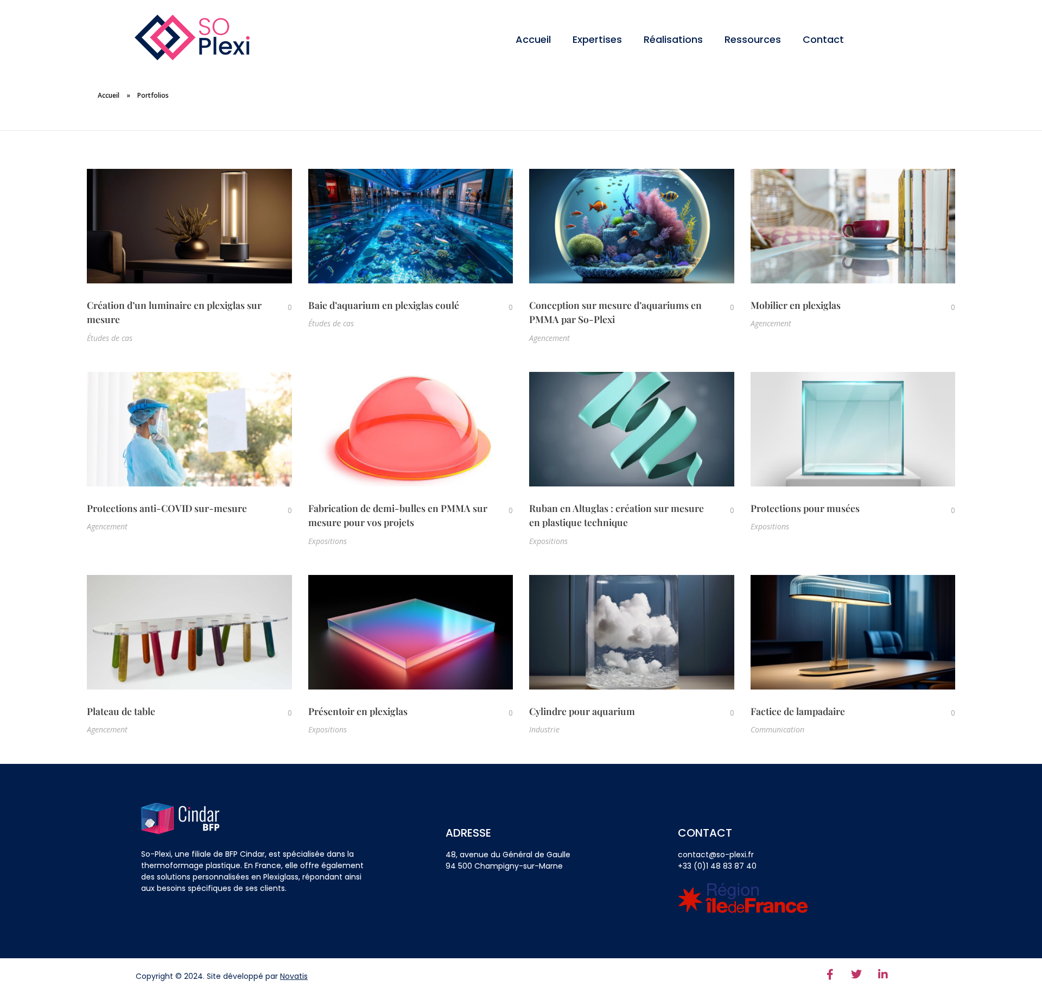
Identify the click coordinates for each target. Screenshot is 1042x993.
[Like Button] (281, 306)
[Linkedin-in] (883, 974)
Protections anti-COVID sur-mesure (167, 508)
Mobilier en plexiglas (796, 305)
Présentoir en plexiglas (358, 711)
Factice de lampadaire (798, 711)
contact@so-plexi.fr (716, 854)
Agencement (549, 338)
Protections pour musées (805, 508)
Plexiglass (280, 876)
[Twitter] (856, 974)
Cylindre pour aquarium (582, 711)
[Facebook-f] (830, 974)
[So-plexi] (192, 37)
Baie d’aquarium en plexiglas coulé (383, 305)
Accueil (108, 95)
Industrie (544, 729)
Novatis (294, 976)
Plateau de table (121, 711)
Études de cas (109, 338)
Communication (777, 729)
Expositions (327, 541)
